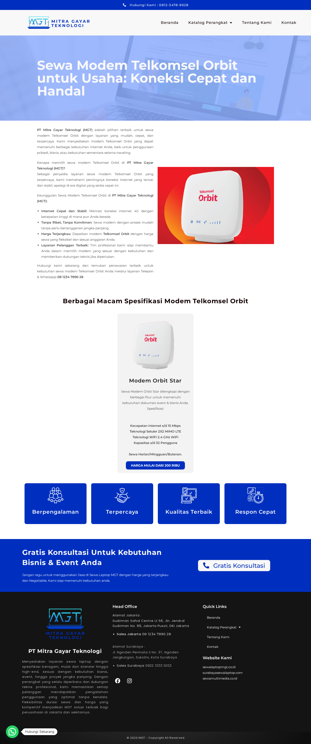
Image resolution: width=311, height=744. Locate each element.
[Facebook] (118, 681)
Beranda (170, 22)
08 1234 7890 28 (156, 634)
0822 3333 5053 (158, 665)
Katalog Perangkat (208, 22)
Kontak (288, 22)
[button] (12, 731)
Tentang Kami (257, 22)
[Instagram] (129, 681)
